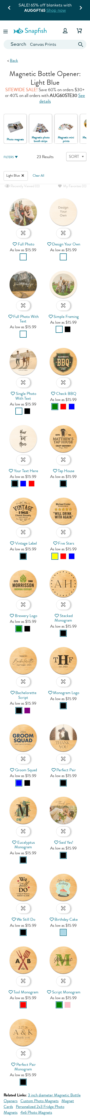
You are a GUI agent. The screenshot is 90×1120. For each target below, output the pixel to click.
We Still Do (26, 919)
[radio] (23, 256)
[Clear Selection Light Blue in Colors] (22, 175)
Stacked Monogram (63, 618)
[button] (6, 30)
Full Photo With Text (26, 319)
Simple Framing (66, 317)
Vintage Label (26, 543)
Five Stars (66, 543)
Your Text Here (26, 471)
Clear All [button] (38, 175)
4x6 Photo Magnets (36, 1112)
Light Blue (13, 175)
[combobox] (45, 44)
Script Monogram (66, 992)
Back (14, 61)
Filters (9, 157)
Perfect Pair (66, 770)
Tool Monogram (25, 992)
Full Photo (26, 244)
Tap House (66, 471)
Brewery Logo (26, 616)
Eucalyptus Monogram (24, 844)
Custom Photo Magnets (39, 1101)
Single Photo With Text (25, 396)
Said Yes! (66, 842)
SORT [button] (74, 157)
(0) (25, 186)
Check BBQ (66, 394)
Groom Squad (26, 770)
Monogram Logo (66, 693)
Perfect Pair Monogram (25, 1067)
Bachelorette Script (25, 695)
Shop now (56, 10)
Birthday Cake (66, 919)
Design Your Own (66, 244)
